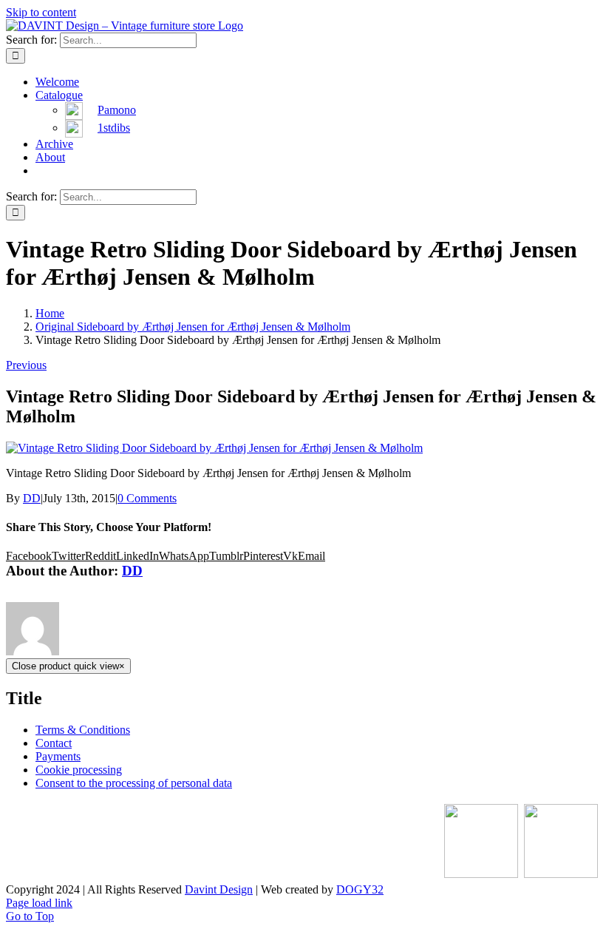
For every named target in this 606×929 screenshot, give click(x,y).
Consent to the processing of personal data (133, 783)
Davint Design (219, 889)
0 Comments (147, 498)
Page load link (39, 902)
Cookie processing (78, 769)
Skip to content (41, 12)
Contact (53, 743)
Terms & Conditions (82, 729)
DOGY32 (360, 889)
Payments (58, 756)
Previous (26, 365)
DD (32, 498)
